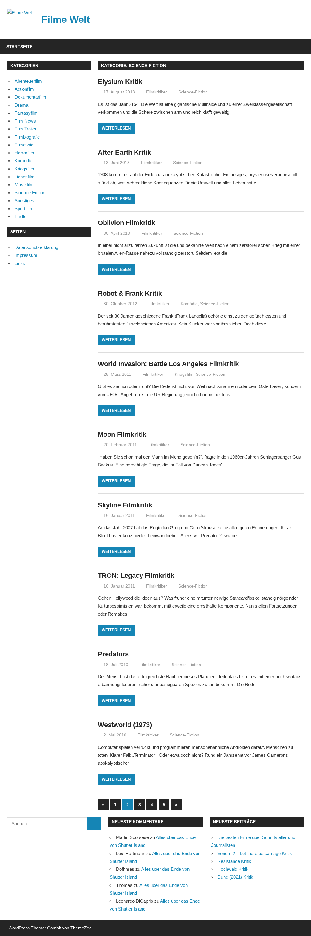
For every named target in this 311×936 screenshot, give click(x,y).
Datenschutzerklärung (36, 247)
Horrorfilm (24, 152)
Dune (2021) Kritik (235, 877)
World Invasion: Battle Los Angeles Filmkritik (168, 364)
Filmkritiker (156, 91)
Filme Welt (65, 19)
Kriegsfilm (184, 374)
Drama (21, 105)
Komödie (189, 303)
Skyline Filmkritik (125, 505)
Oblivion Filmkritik (126, 223)
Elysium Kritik (120, 82)
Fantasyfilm (26, 113)
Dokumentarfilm (30, 96)
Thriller (21, 216)
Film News (25, 120)
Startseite (19, 46)
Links (20, 263)
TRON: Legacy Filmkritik (136, 575)
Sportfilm (23, 208)
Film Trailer (25, 128)
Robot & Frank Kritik (130, 293)
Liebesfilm (25, 176)
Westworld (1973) (125, 725)
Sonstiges (24, 200)
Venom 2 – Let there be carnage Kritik (254, 853)
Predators (113, 654)
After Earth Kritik (124, 152)
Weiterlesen (116, 128)
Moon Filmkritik (122, 434)
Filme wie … (27, 144)
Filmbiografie (27, 137)
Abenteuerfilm (28, 81)
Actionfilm (24, 89)
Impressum (26, 255)
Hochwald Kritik (232, 869)
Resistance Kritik (234, 861)
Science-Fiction (193, 91)
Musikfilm (24, 184)
